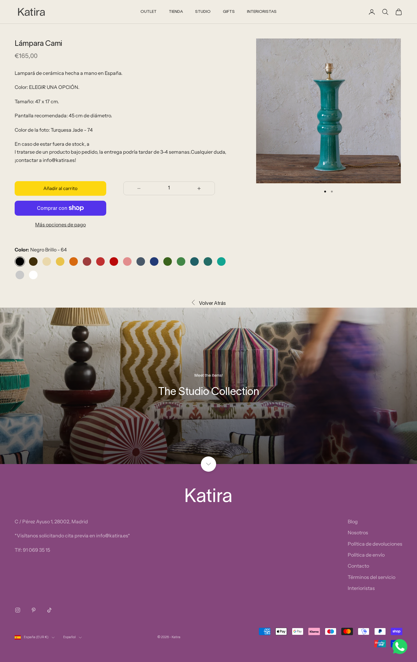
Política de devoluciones (375, 544)
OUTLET (148, 12)
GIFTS (229, 12)
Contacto (358, 566)
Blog (353, 521)
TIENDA (176, 12)
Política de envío (366, 555)
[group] (208, 386)
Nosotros (358, 532)
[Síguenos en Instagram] (18, 610)
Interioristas (361, 588)
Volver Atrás (212, 304)
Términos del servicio (371, 577)
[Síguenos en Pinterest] (34, 610)
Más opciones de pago (60, 224)
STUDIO (203, 12)
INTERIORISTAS (262, 12)
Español (69, 637)
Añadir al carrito (60, 188)
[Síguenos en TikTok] (49, 610)
